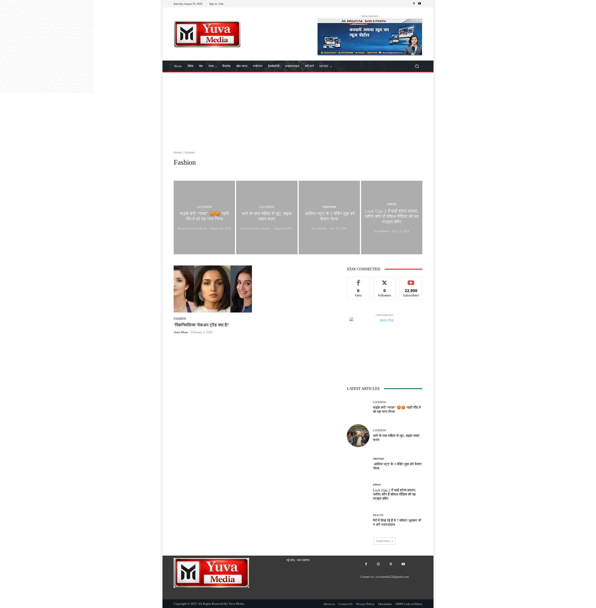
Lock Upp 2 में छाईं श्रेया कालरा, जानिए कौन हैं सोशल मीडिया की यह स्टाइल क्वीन (394, 494)
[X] (390, 564)
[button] (416, 66)
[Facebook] (414, 4)
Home (178, 152)
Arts (216, 171)
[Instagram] (378, 564)
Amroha (204, 171)
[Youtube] (419, 4)
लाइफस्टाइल (329, 206)
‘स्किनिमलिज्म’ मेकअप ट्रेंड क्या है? (201, 325)
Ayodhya (228, 171)
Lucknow (204, 206)
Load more (383, 541)
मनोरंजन (391, 204)
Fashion (180, 318)
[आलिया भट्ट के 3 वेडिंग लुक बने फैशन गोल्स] (329, 217)
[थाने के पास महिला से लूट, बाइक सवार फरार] (266, 217)
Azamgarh (245, 171)
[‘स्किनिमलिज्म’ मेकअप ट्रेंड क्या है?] (213, 288)
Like (358, 280)
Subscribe (411, 280)
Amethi (190, 171)
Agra (178, 171)
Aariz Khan (181, 332)
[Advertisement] (298, 109)
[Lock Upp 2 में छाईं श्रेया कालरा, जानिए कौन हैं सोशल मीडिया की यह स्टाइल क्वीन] (391, 217)
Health (378, 515)
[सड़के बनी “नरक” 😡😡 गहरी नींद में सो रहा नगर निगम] (204, 217)
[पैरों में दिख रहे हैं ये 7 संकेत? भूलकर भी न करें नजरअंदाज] (358, 520)
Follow (384, 280)
